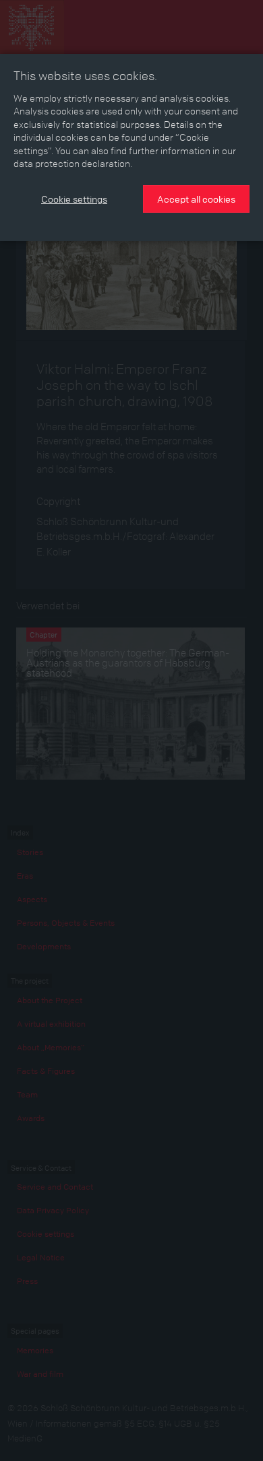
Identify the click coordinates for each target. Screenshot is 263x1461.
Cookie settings (74, 199)
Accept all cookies (196, 199)
